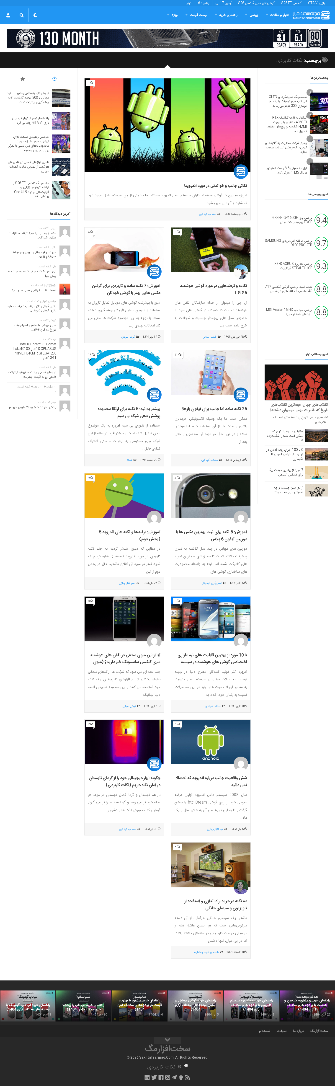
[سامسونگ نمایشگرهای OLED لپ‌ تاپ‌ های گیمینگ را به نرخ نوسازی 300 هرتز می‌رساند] (319, 102)
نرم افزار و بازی (126, 583)
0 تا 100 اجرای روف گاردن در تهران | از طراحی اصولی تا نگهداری (284, 454)
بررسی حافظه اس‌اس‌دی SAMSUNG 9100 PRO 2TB (288, 243)
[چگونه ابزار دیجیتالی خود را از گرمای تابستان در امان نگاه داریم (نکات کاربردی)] (124, 742)
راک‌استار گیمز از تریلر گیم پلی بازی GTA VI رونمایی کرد (30, 121)
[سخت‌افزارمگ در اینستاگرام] (167, 1077)
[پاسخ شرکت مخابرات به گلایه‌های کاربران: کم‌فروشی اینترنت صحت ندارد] (319, 148)
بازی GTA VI (316, 3)
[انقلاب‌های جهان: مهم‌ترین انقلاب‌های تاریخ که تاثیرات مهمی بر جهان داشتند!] (296, 382)
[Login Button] (8, 15)
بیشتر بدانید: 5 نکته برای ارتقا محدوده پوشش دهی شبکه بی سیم (129, 413)
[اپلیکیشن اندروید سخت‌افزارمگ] (180, 1077)
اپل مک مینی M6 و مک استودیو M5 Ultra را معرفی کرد (286, 170)
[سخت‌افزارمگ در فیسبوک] (161, 1077)
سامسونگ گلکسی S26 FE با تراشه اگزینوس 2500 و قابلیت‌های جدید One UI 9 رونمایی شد (31, 190)
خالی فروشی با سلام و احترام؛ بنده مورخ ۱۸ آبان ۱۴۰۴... (35, 328)
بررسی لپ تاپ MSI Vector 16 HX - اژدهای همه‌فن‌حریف (289, 312)
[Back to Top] (167, 1040)
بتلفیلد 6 (203, 3)
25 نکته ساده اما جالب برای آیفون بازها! (214, 409)
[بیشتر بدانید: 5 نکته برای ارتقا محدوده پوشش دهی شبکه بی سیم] (124, 372)
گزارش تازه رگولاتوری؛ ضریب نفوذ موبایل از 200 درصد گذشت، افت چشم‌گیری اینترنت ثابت (28, 98)
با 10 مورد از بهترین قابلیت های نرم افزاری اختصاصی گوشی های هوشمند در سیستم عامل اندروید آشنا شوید (212, 662)
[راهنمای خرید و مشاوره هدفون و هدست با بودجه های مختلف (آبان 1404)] (307, 1005)
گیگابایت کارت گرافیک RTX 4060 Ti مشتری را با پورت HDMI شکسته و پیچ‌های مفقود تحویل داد (287, 124)
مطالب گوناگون (207, 214)
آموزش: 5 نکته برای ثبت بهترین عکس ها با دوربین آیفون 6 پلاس (211, 536)
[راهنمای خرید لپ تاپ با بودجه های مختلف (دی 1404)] (83, 1005)
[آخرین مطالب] (55, 79)
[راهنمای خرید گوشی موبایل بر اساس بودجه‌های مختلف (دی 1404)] (195, 1005)
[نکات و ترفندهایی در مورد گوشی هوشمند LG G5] (210, 250)
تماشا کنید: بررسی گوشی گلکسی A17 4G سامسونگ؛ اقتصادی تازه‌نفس (288, 289)
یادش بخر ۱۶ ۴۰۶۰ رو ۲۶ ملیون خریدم (32, 407)
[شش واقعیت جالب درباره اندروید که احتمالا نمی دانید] (210, 742)
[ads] (167, 38)
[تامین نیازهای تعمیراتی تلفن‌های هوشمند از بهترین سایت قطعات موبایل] (61, 167)
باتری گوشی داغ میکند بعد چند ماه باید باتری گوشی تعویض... (31, 309)
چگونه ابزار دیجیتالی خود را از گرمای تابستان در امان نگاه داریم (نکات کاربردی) (124, 782)
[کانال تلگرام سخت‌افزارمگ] (174, 1077)
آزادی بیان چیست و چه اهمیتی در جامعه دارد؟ (288, 490)
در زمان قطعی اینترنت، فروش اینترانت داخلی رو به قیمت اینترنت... (32, 375)
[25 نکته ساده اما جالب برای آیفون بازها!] (210, 372)
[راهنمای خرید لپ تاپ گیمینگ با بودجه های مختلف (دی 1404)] (27, 1005)
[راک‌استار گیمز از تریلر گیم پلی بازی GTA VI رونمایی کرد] (61, 121)
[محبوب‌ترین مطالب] (23, 79)
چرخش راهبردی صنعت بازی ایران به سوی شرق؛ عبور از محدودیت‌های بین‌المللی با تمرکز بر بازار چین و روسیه (28, 143)
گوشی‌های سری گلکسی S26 (256, 3)
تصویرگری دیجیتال (212, 583)
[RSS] (188, 1077)
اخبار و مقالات (279, 15)
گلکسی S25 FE (291, 3)
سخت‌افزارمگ (319, 1031)
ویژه (175, 15)
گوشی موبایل (209, 337)
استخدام (264, 1031)
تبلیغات (282, 1031)
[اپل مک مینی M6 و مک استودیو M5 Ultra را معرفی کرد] (319, 171)
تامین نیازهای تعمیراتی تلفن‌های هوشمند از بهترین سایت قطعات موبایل (28, 167)
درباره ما (298, 1031)
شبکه (129, 460)
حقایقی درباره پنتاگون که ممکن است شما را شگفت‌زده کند (285, 436)
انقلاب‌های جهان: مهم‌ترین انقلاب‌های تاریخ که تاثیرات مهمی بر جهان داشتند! (299, 408)
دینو (188, 3)
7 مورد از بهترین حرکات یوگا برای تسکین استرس (286, 473)
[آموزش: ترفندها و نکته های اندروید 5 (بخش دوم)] (124, 495)
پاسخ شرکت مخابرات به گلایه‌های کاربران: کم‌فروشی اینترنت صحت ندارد (286, 147)
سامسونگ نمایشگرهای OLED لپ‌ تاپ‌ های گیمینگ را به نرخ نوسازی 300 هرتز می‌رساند (288, 101)
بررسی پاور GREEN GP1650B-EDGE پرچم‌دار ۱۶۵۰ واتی (292, 220)
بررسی (254, 15)
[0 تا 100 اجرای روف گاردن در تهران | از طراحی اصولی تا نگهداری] (316, 454)
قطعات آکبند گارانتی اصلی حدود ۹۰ (34, 290)
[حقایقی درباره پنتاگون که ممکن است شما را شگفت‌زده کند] (316, 435)
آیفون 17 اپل (224, 3)
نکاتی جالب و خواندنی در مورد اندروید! (215, 186)
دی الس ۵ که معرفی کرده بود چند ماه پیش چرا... (32, 274)
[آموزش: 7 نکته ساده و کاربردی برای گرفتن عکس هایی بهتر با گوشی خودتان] (124, 250)
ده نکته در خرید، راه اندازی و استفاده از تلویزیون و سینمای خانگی (215, 905)
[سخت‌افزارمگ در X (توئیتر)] (154, 1077)
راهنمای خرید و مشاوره (206, 952)
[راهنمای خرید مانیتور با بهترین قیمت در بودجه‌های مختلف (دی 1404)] (139, 1005)
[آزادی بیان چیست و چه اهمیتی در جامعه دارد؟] (316, 490)
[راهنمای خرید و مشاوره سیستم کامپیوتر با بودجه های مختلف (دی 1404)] (251, 1005)
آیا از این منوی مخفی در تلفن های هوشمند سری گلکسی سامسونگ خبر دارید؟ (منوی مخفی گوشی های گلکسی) (125, 662)
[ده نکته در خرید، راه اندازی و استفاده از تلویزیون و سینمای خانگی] (210, 865)
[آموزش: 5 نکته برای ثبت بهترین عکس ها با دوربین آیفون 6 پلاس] (210, 495)
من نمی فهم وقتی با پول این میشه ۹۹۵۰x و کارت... (34, 255)
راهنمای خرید (228, 15)
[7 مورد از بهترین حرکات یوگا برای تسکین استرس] (316, 472)
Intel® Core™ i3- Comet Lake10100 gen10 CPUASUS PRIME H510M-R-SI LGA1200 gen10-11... (34, 351)
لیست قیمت (198, 15)
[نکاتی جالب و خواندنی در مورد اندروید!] (167, 125)
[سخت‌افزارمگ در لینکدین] (147, 1077)
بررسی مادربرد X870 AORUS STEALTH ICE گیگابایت (293, 266)
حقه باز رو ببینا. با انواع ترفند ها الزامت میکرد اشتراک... (32, 236)
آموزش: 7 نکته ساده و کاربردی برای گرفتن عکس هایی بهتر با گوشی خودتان (126, 290)
